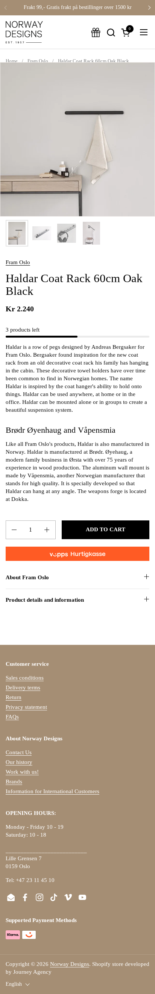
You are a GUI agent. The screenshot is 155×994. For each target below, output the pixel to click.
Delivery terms (23, 688)
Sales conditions (25, 678)
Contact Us (19, 752)
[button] (110, 32)
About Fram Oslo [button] (27, 577)
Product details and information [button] (45, 600)
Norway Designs (69, 964)
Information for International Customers (52, 791)
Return (13, 697)
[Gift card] (95, 32)
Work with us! (22, 772)
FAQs (12, 717)
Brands (14, 782)
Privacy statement (26, 707)
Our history (19, 762)
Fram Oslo (18, 262)
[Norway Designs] (24, 32)
